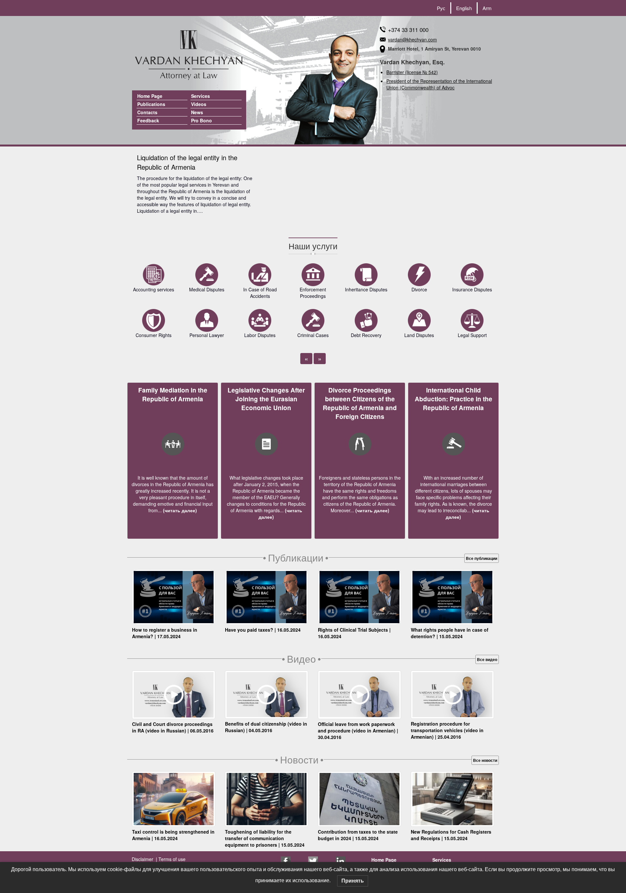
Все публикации (481, 558)
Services (200, 96)
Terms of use (171, 859)
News (197, 112)
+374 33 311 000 (408, 29)
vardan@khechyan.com (412, 39)
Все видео (487, 659)
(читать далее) (179, 510)
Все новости (485, 760)
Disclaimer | (144, 859)
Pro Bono (201, 120)
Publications (151, 104)
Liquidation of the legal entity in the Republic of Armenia (187, 162)
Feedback (148, 120)
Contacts (147, 112)
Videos (198, 104)
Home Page (149, 96)
